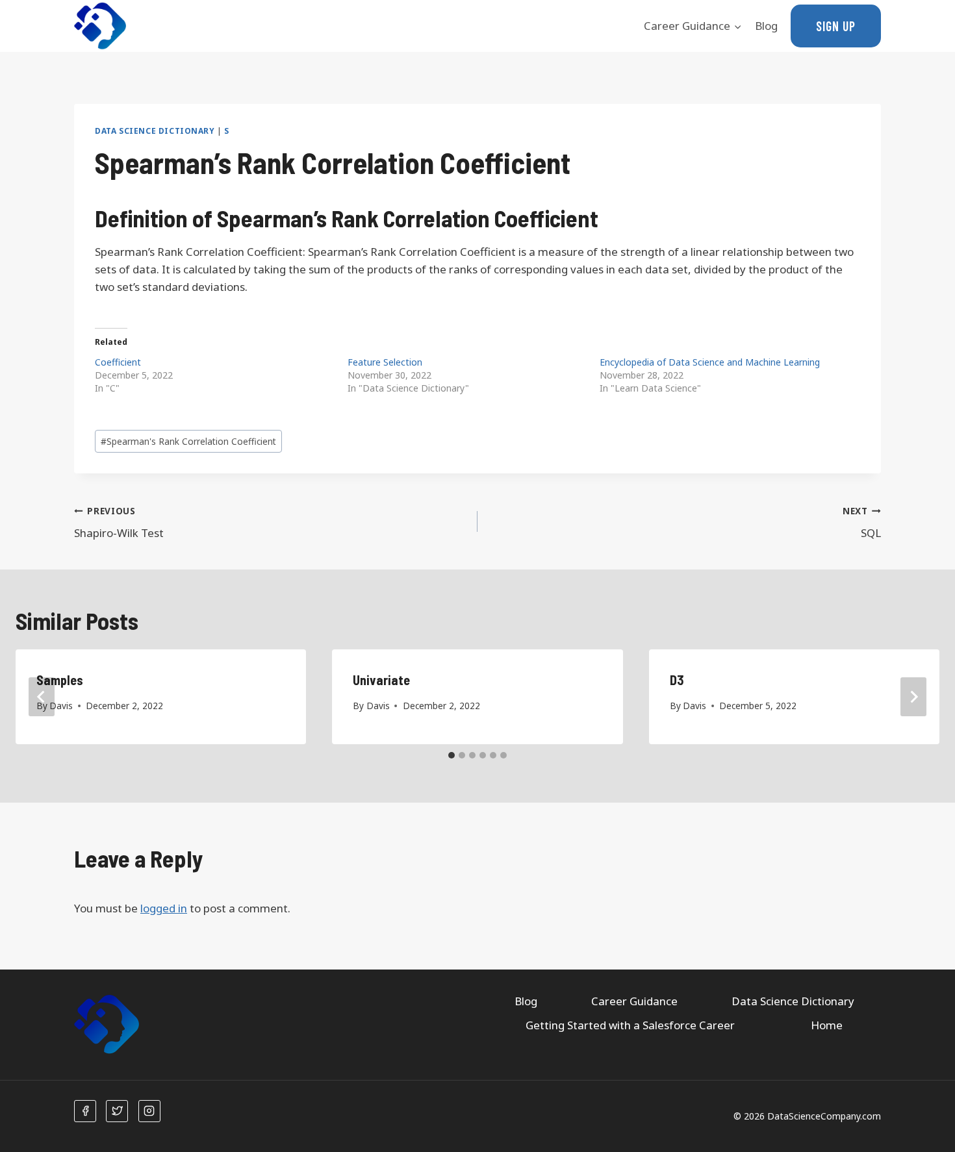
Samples (59, 680)
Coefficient (118, 362)
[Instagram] (149, 1111)
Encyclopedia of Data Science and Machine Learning (710, 362)
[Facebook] (85, 1111)
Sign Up (836, 26)
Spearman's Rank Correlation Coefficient (188, 441)
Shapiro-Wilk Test (119, 523)
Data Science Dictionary (155, 130)
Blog (766, 25)
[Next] (913, 696)
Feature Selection (385, 362)
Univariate (381, 680)
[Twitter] (117, 1111)
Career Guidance (634, 1001)
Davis (61, 705)
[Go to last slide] (42, 696)
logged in (163, 908)
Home (827, 1025)
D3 (677, 680)
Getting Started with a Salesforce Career (630, 1025)
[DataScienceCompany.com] (100, 26)
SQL (862, 523)
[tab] (451, 755)
